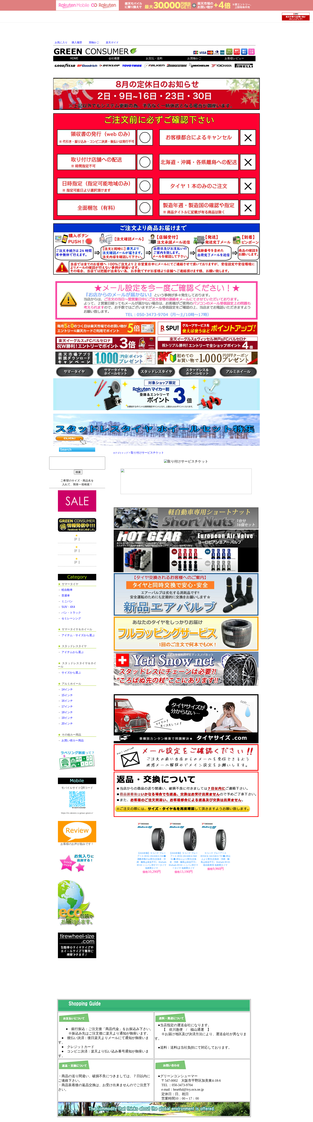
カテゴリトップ (120, 453)
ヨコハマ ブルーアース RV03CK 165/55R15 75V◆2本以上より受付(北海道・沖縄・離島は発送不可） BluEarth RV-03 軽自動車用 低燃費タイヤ (215, 859)
